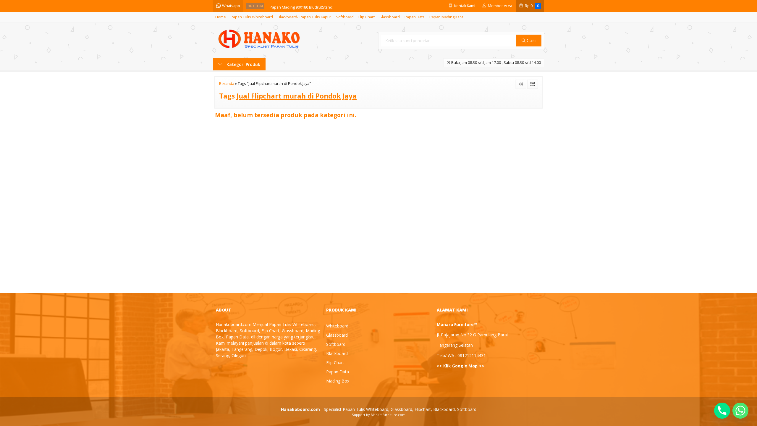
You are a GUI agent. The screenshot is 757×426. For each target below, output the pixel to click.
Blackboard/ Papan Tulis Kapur (304, 17)
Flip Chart (366, 17)
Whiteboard (337, 326)
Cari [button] (530, 40)
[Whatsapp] (740, 411)
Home (220, 17)
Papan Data (415, 17)
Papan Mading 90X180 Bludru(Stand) (301, 5)
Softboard (345, 17)
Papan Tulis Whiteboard (252, 17)
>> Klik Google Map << (460, 366)
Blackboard (337, 353)
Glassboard (389, 17)
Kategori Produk (242, 64)
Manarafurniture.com (388, 414)
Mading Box (337, 381)
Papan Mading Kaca (446, 17)
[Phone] (722, 411)
